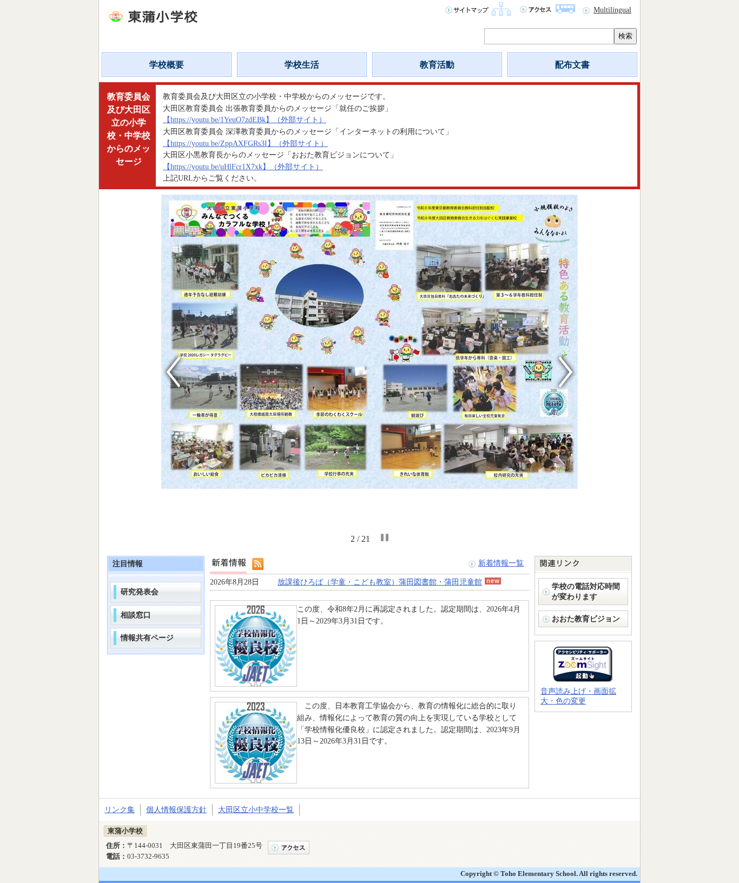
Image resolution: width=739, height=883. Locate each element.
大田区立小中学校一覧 (256, 809)
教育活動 (437, 64)
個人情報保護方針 (176, 809)
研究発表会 (140, 591)
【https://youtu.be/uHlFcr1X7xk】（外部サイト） (243, 166)
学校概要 (166, 64)
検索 (625, 36)
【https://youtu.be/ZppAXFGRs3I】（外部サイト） (245, 143)
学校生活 (302, 64)
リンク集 (119, 809)
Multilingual (612, 9)
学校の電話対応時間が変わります (586, 591)
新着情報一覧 (501, 563)
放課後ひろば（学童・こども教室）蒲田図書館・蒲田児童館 (380, 581)
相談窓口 (136, 614)
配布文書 (572, 64)
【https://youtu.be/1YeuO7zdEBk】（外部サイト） (244, 119)
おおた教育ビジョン (586, 618)
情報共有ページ (147, 637)
